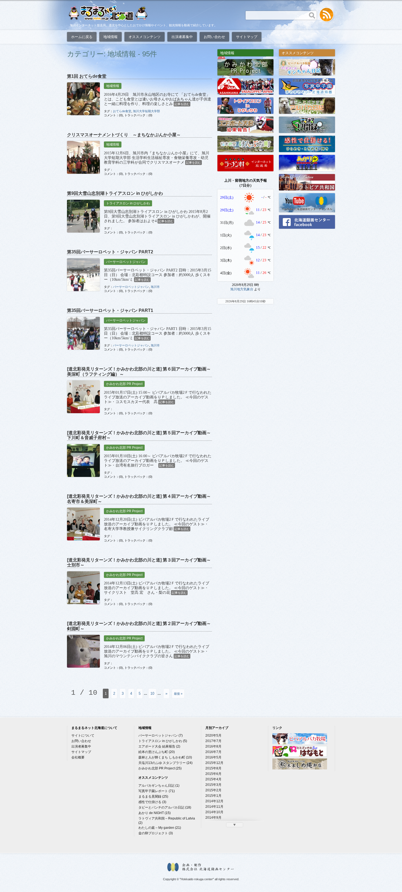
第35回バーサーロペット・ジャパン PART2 (110, 252)
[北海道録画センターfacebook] (307, 221)
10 (152, 693)
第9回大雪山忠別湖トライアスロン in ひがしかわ (115, 193)
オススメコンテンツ (145, 37)
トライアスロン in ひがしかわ (128, 203)
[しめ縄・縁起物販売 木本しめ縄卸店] (299, 768)
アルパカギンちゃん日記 (156, 785)
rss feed (327, 15)
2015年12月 (214, 763)
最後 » (178, 693)
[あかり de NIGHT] (307, 162)
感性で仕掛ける (149, 802)
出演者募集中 (182, 37)
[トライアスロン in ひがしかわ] (245, 105)
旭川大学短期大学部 (146, 111)
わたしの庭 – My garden (156, 828)
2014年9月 (213, 817)
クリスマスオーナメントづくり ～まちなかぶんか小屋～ (124, 134)
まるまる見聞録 (149, 796)
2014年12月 (214, 801)
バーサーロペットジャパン (125, 262)
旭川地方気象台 (241, 289)
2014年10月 (214, 812)
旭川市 (155, 286)
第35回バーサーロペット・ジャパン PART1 (110, 310)
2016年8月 (213, 746)
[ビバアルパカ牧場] (299, 743)
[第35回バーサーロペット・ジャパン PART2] (83, 274)
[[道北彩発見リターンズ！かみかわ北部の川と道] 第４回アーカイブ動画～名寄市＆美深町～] (83, 524)
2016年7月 (213, 752)
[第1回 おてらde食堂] (83, 98)
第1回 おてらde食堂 (86, 76)
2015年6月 (213, 774)
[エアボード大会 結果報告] (245, 124)
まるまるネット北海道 (108, 12)
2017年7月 (213, 741)
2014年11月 (214, 807)
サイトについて (82, 735)
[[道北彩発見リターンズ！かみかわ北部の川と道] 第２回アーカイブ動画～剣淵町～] (83, 651)
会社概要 (78, 757)
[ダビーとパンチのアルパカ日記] (307, 105)
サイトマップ (246, 37)
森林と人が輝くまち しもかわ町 (161, 757)
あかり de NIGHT (151, 813)
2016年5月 (213, 757)
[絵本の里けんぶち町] (245, 143)
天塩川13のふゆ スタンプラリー (162, 763)
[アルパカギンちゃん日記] (307, 67)
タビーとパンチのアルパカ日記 (161, 807)
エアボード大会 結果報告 (156, 746)
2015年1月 (213, 796)
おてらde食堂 (122, 111)
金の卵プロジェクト (153, 833)
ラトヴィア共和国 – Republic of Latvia (166, 818)
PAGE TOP (393, 884)
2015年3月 (213, 785)
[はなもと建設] (299, 756)
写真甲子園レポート (153, 791)
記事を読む (182, 104)
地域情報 (110, 37)
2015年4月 (213, 779)
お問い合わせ (214, 37)
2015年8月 (213, 768)
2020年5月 (213, 735)
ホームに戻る (81, 37)
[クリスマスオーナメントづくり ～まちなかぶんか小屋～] (83, 157)
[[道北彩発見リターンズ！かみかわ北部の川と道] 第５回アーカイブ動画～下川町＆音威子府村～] (83, 460)
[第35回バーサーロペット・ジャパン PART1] (83, 333)
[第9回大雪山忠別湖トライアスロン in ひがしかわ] (83, 216)
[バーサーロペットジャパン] (245, 86)
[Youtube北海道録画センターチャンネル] (307, 202)
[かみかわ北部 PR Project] (245, 67)
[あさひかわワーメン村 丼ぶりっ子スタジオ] (245, 162)
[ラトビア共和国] (307, 181)
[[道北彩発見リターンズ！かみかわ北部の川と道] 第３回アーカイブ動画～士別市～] (83, 587)
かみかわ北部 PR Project (124, 384)
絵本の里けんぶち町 (153, 752)
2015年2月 (213, 790)
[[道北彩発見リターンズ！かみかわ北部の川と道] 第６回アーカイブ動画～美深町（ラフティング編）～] (83, 396)
